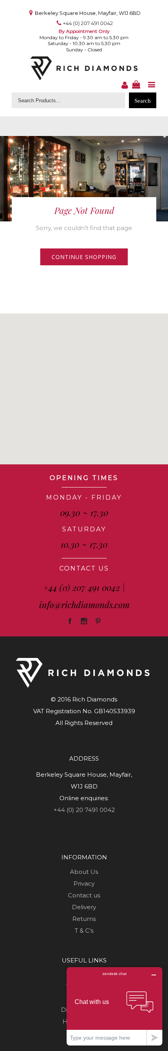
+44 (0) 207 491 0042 (88, 23)
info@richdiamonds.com (84, 605)
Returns (84, 918)
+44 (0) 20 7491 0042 (84, 810)
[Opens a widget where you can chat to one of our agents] (114, 1006)
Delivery (84, 907)
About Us (84, 871)
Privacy (84, 883)
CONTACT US (84, 568)
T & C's (84, 930)
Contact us (84, 895)
